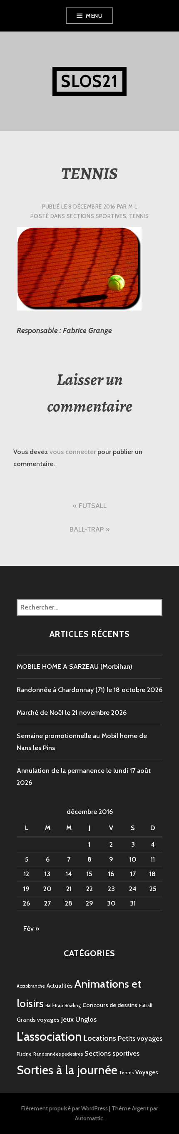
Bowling (73, 1005)
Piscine (24, 1054)
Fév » (31, 928)
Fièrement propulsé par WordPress (64, 1108)
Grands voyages (38, 1019)
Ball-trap (54, 1005)
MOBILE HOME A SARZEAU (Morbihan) (74, 666)
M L (132, 206)
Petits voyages (140, 1038)
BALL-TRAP (87, 529)
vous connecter (73, 452)
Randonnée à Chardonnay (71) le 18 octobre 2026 (89, 690)
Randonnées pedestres (58, 1054)
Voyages (146, 1072)
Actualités (60, 985)
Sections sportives (96, 216)
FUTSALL (93, 506)
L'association (49, 1036)
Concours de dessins (109, 1005)
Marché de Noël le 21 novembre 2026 (72, 712)
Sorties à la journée (67, 1070)
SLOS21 (89, 81)
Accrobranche (31, 986)
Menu (94, 15)
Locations (100, 1038)
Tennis (139, 216)
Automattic (89, 1118)
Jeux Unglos (79, 1019)
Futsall (145, 1005)
